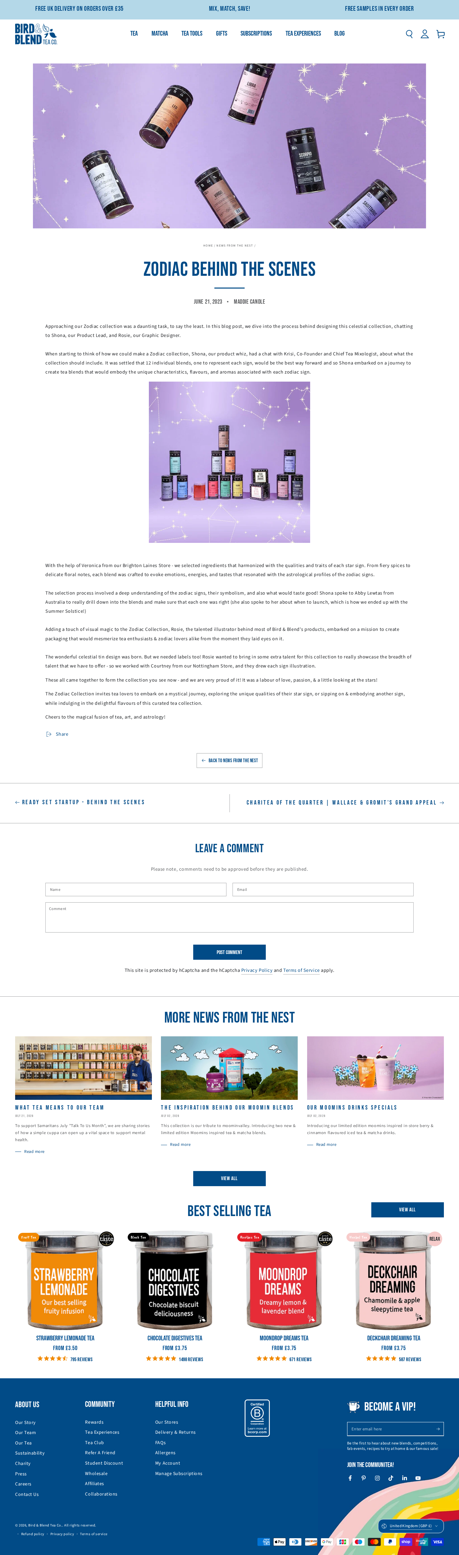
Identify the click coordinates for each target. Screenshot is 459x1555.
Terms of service (94, 1534)
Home (208, 246)
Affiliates (94, 1483)
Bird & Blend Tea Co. (45, 1525)
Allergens (165, 1453)
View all (229, 1178)
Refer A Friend (100, 1453)
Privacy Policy (257, 970)
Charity (23, 1463)
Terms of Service (301, 970)
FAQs (160, 1442)
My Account (167, 1463)
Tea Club (94, 1442)
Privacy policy (62, 1534)
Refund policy (32, 1534)
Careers (23, 1484)
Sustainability (30, 1453)
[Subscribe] (440, 1429)
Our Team (25, 1432)
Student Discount (104, 1463)
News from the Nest (234, 246)
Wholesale (96, 1473)
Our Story (25, 1422)
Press (21, 1474)
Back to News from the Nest (233, 761)
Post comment (229, 952)
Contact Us (27, 1494)
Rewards (94, 1422)
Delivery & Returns (175, 1432)
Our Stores (166, 1422)
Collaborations (101, 1494)
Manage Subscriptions (179, 1473)
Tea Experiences (102, 1432)
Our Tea (23, 1443)
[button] (409, 34)
